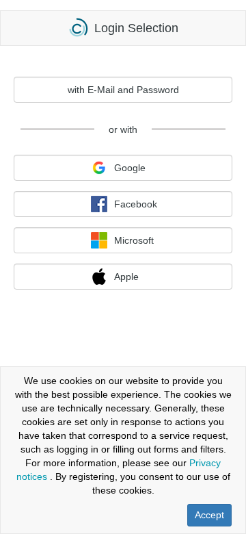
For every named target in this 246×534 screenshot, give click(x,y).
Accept (209, 514)
